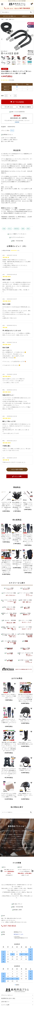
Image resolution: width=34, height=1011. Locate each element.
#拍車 (4, 228)
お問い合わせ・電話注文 (17, 8)
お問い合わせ (9, 107)
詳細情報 (17, 122)
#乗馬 (23, 228)
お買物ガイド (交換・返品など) (9, 139)
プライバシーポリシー (7, 995)
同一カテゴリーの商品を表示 (8, 137)
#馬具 (28, 228)
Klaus (12, 130)
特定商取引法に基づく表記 (8, 998)
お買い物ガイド (5, 1001)
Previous (2, 871)
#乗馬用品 (16, 228)
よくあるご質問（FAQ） (7, 141)
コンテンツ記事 (5, 1004)
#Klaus (9, 228)
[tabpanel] (17, 38)
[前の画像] (2, 39)
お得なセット (25, 16)
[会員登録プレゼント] (7, 134)
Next (32, 871)
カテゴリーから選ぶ (8, 16)
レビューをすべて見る (17, 469)
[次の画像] (32, 39)
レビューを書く (17, 476)
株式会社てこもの (18, 934)
